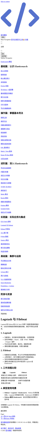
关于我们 (4, 428)
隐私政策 (18, 428)
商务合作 (11, 428)
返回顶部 (3, 56)
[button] (20, 66)
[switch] (1, 50)
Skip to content (5, 1)
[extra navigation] (1, 43)
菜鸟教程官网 (5, 422)
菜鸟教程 (9, 430)
